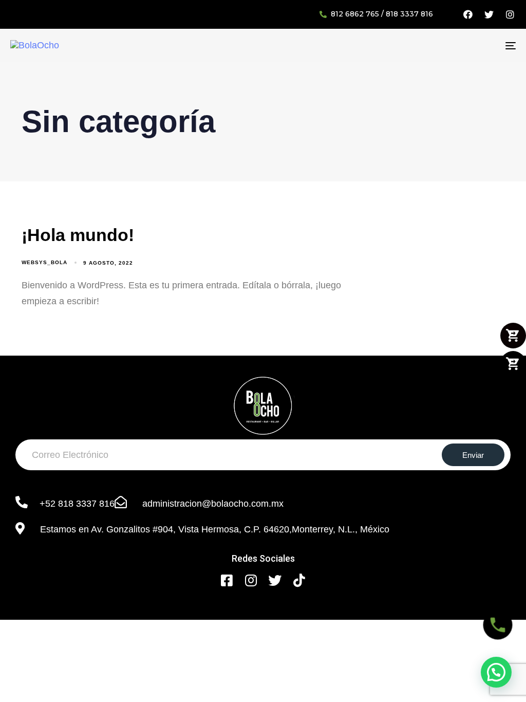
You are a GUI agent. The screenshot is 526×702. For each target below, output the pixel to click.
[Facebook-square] (227, 580)
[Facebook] (468, 14)
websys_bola (44, 262)
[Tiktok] (299, 580)
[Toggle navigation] (431, 45)
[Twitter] (489, 14)
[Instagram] (510, 14)
